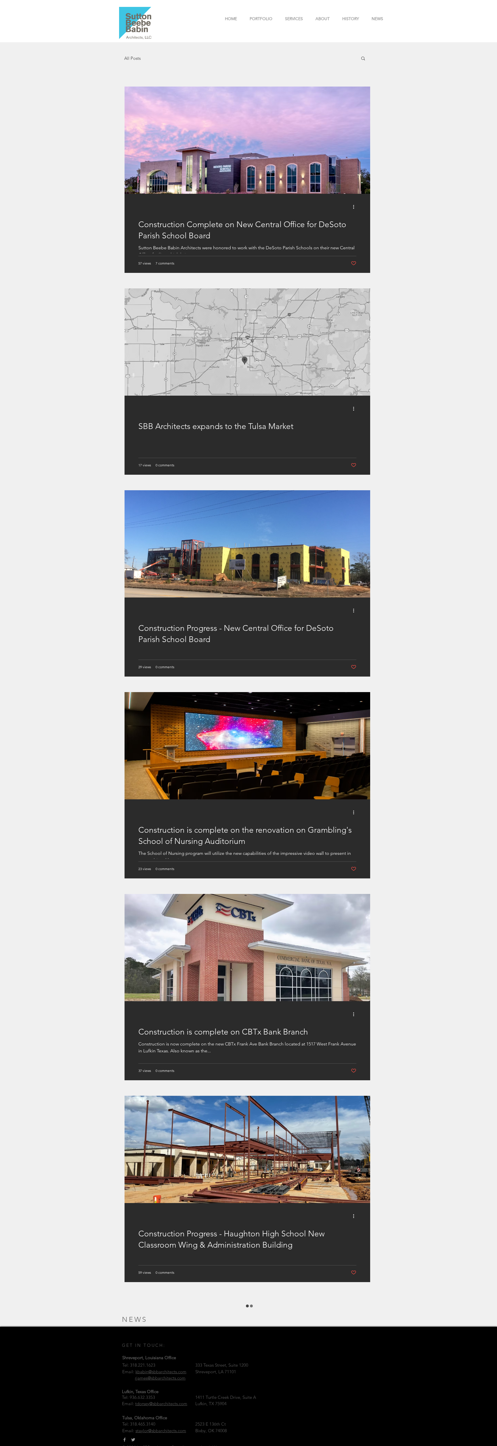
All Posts (132, 58)
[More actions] (355, 206)
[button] (363, 59)
